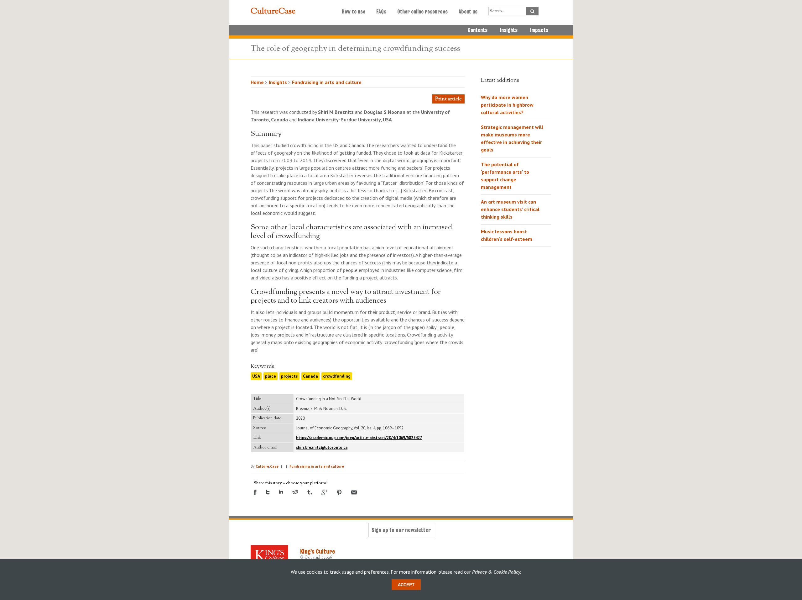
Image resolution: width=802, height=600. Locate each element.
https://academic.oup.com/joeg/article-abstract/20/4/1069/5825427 (359, 437)
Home (257, 82)
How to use (353, 11)
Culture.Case (267, 466)
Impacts (539, 30)
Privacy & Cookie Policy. (496, 571)
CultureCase (273, 11)
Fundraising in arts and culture (327, 82)
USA (256, 376)
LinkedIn (281, 492)
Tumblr (309, 492)
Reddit (295, 492)
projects (289, 376)
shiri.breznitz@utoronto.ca (321, 447)
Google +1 (324, 492)
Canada (310, 376)
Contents (477, 30)
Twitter (268, 492)
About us (468, 11)
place (270, 376)
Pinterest (339, 493)
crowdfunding (337, 376)
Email (354, 492)
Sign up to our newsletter (401, 530)
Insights (509, 30)
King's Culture (317, 551)
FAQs (381, 11)
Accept (406, 584)
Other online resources (422, 11)
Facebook (255, 492)
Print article (448, 99)
